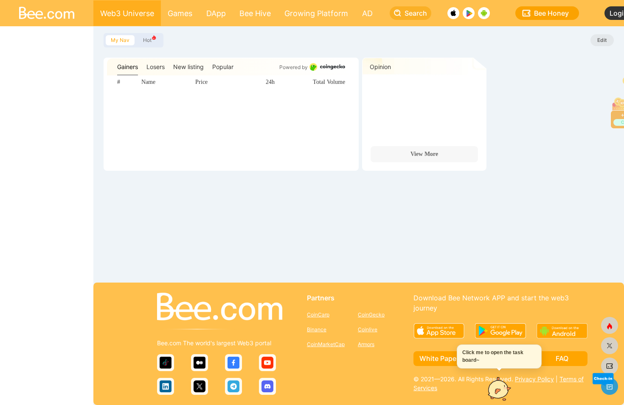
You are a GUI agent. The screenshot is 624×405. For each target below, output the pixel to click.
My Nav (120, 40)
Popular (222, 66)
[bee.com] (609, 366)
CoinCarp (318, 314)
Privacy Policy (534, 379)
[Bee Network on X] (609, 345)
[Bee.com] (219, 307)
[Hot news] (609, 325)
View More (424, 154)
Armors (366, 344)
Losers (155, 66)
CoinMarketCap (326, 344)
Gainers (127, 66)
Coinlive (367, 329)
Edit (602, 40)
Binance (316, 329)
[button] (603, 379)
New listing (188, 66)
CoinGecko (371, 314)
